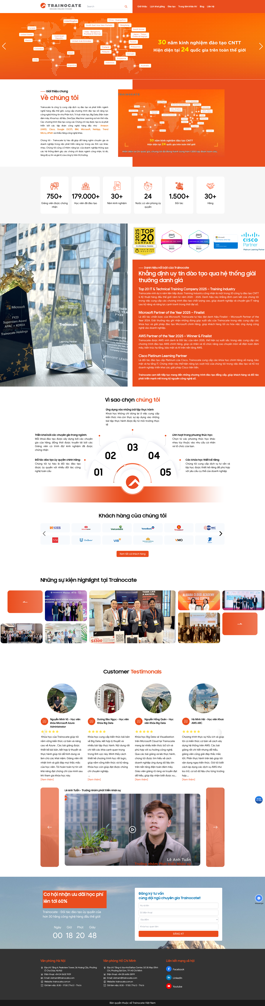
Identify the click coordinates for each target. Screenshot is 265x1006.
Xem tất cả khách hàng (133, 553)
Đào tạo (171, 6)
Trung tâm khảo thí (187, 6)
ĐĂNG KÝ (178, 933)
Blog (202, 6)
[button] (261, 46)
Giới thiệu (142, 6)
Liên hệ (210, 6)
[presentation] (44, 534)
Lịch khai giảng (157, 6)
